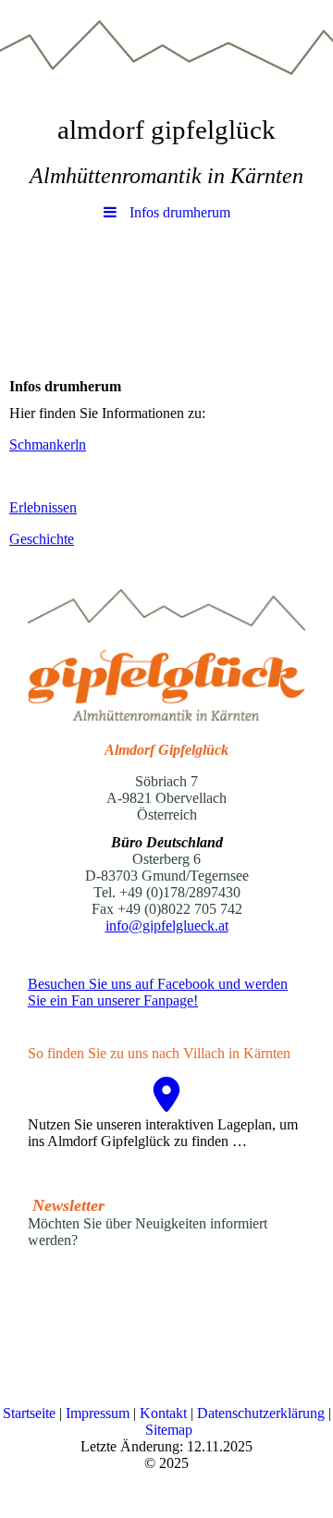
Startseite (31, 1413)
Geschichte (41, 539)
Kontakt (165, 1413)
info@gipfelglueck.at (166, 925)
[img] (166, 51)
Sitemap (168, 1430)
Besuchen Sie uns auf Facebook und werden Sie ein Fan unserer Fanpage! (158, 992)
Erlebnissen (43, 507)
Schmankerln (47, 444)
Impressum (99, 1413)
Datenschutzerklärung (262, 1413)
